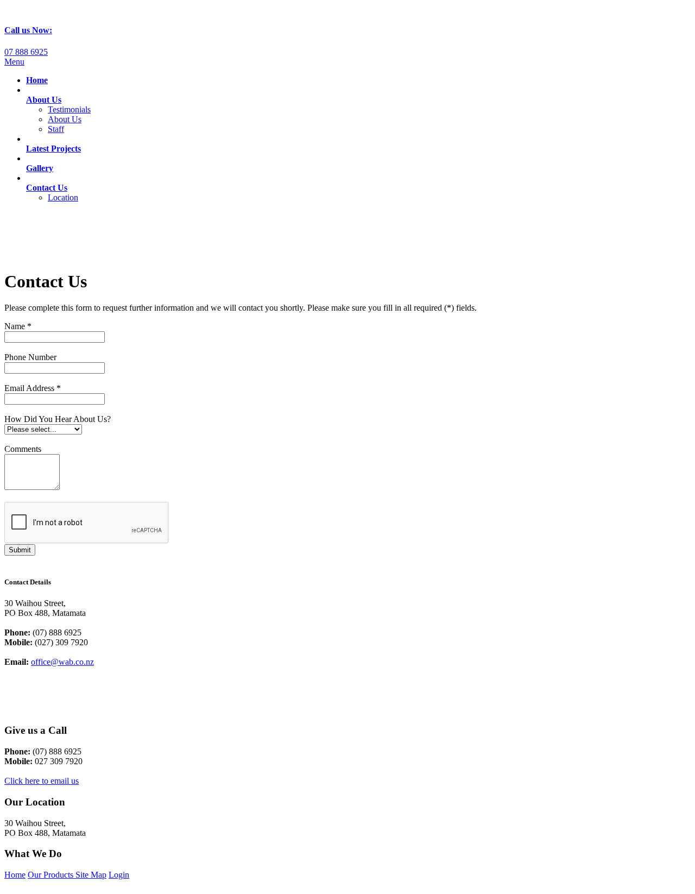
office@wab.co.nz (62, 661)
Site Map (90, 874)
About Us (64, 119)
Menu (14, 61)
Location (63, 197)
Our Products (51, 874)
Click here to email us (41, 780)
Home (15, 874)
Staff (56, 129)
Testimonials (69, 109)
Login (119, 874)
